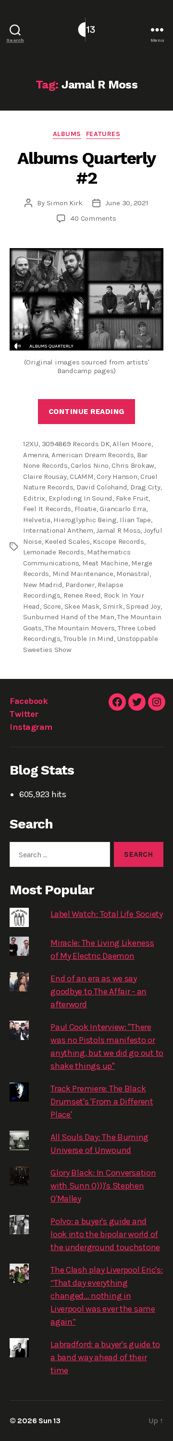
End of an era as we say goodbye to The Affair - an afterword (98, 991)
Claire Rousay (45, 476)
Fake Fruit (132, 498)
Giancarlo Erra (122, 508)
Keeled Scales (67, 541)
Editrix (34, 498)
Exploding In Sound (80, 498)
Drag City (145, 487)
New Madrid (42, 584)
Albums (67, 134)
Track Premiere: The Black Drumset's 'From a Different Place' (101, 1101)
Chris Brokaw (132, 465)
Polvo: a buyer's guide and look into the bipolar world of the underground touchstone (105, 1234)
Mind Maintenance (82, 573)
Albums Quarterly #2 (86, 168)
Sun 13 (49, 1420)
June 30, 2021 (126, 203)
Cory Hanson (117, 476)
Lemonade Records (53, 552)
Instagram (31, 727)
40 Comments (93, 218)
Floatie (85, 508)
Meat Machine (105, 563)
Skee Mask (82, 606)
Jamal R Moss (118, 530)
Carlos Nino (89, 465)
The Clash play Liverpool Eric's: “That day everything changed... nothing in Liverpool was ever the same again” (106, 1296)
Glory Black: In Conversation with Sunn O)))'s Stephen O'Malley (103, 1185)
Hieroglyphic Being (84, 519)
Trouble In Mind (88, 638)
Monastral (132, 573)
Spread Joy (143, 606)
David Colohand (101, 487)
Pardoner (80, 584)
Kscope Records (118, 541)
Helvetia (36, 519)
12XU (30, 443)
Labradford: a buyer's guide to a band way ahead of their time (105, 1357)
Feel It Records (47, 508)
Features (103, 134)
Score (52, 606)
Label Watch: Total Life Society (106, 914)
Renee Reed (81, 595)
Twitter (24, 714)
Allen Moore (131, 443)
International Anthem (58, 530)
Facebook (29, 701)
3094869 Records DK (76, 443)
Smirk (113, 606)
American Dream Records (92, 455)
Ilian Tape (135, 519)
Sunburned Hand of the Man (68, 617)
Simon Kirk (65, 203)
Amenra (35, 455)
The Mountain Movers (79, 628)
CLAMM (82, 476)
